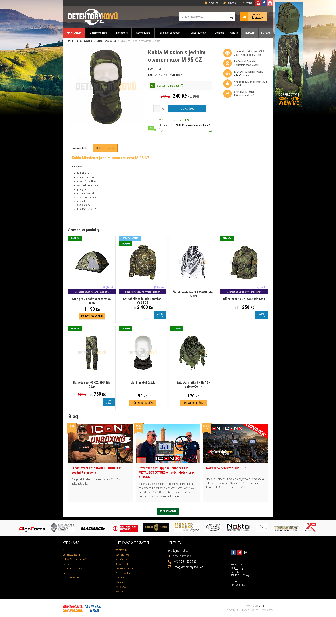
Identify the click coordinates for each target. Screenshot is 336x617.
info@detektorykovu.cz (188, 567)
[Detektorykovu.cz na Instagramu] (270, 3)
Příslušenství (121, 32)
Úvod (70, 41)
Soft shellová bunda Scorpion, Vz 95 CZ (142, 300)
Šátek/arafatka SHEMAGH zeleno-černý (193, 384)
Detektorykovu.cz (265, 606)
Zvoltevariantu (160, 315)
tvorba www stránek (264, 610)
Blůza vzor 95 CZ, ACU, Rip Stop (244, 299)
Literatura (219, 32)
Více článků (168, 511)
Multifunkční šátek (142, 382)
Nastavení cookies (71, 577)
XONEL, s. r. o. (237, 568)
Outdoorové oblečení (106, 41)
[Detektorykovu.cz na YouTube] (258, 3)
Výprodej (234, 32)
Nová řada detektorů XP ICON (226, 468)
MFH (183, 74)
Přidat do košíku (92, 316)
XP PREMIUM (74, 32)
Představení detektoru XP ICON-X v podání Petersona (96, 470)
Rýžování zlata (143, 32)
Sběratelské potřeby (170, 32)
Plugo (238, 610)
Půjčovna (266, 32)
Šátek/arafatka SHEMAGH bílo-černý (193, 294)
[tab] (79, 148)
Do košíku (187, 109)
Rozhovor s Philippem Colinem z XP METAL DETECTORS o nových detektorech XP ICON (168, 472)
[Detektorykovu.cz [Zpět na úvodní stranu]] (93, 17)
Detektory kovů (98, 32)
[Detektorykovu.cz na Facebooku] (264, 3)
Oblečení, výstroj (199, 32)
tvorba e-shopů (248, 610)
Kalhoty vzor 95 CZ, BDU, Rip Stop (91, 384)
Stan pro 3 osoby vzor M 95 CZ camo (92, 300)
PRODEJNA (249, 32)
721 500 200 (185, 561)
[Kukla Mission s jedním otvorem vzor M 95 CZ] (106, 123)
